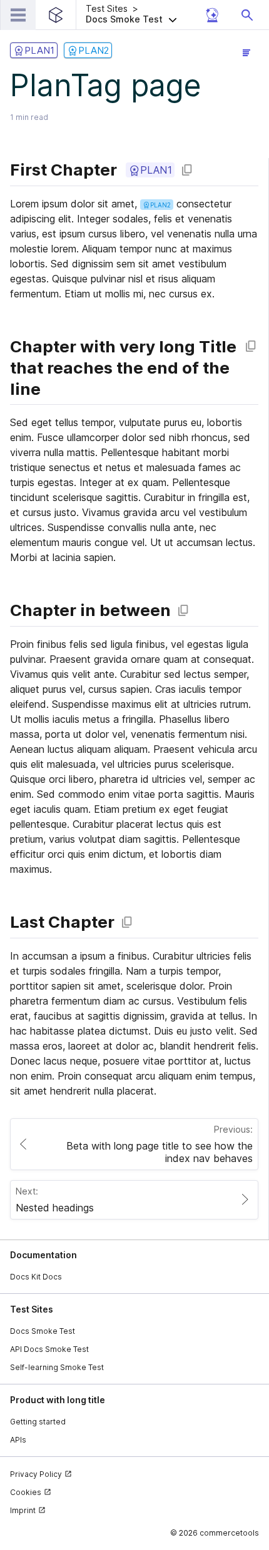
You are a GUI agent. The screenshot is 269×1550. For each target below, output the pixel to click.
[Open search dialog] (247, 14)
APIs (18, 1439)
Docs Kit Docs (36, 1276)
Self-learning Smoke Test (57, 1367)
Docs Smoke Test (42, 1331)
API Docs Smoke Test (49, 1349)
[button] (143, 15)
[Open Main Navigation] (18, 15)
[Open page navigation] (246, 52)
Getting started (38, 1421)
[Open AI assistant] (212, 14)
